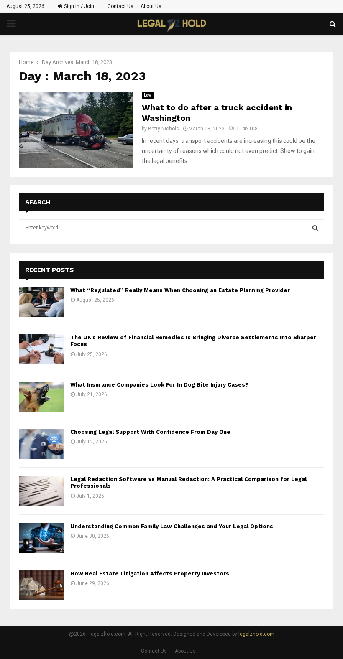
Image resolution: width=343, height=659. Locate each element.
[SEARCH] (315, 227)
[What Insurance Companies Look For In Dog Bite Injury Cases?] (41, 397)
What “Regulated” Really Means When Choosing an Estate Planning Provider (180, 290)
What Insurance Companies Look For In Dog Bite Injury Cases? (159, 385)
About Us (151, 6)
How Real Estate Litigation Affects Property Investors (149, 573)
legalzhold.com (256, 634)
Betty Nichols (163, 129)
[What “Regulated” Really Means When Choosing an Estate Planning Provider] (41, 302)
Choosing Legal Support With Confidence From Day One (150, 432)
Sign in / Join (78, 6)
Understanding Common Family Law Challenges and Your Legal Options (171, 526)
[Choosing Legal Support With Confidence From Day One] (41, 444)
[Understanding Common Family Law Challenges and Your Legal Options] (41, 538)
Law (147, 95)
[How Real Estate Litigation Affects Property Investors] (41, 585)
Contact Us (120, 6)
